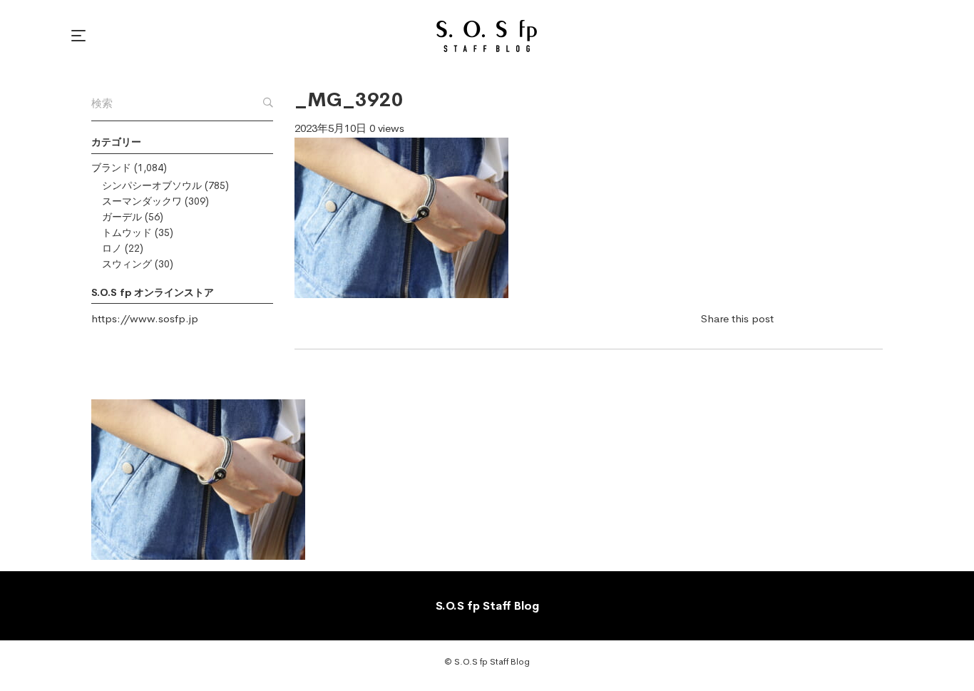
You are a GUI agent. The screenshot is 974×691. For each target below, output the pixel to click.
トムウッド (127, 232)
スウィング (127, 263)
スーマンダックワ (142, 201)
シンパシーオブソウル (152, 185)
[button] (80, 35)
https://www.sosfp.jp (144, 318)
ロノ (112, 248)
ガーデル (122, 216)
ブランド (111, 167)
